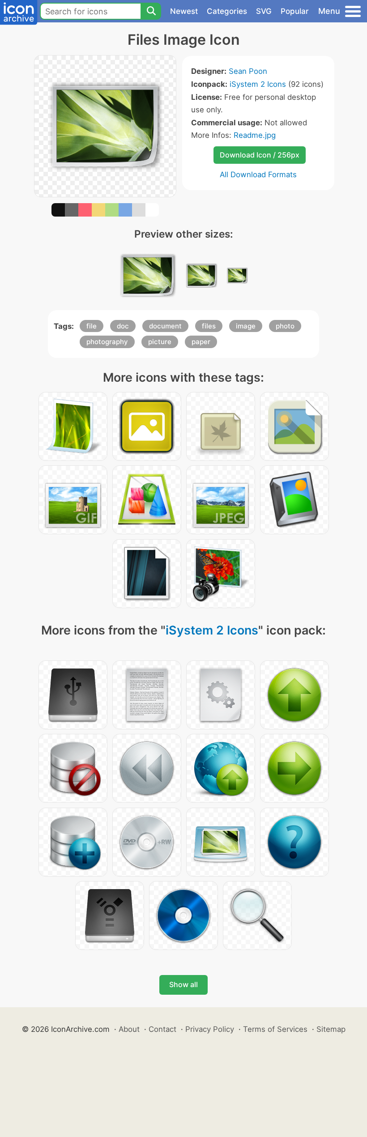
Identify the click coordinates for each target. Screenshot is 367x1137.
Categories (227, 11)
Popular (295, 11)
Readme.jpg (255, 135)
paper (201, 341)
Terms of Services (275, 1029)
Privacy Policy (209, 1029)
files (209, 326)
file (91, 326)
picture (159, 341)
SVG (264, 11)
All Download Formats (258, 174)
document (165, 326)
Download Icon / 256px (259, 154)
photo (285, 326)
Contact (162, 1029)
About (129, 1029)
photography (107, 341)
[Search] (151, 11)
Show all (183, 984)
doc (123, 326)
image (246, 326)
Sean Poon (248, 71)
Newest (184, 11)
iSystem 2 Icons (258, 84)
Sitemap (331, 1029)
